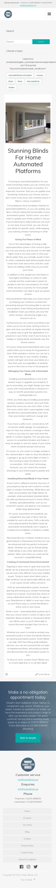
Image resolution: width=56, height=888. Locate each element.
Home (27, 811)
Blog (27, 832)
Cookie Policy (27, 852)
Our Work (27, 825)
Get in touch (28, 737)
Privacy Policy (27, 845)
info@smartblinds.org (28, 5)
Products (27, 818)
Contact (27, 839)
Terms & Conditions (27, 859)
